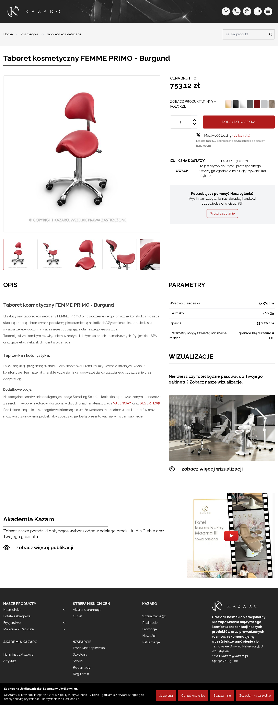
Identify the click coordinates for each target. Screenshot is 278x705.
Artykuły (9, 661)
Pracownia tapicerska (89, 648)
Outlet (77, 616)
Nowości (148, 636)
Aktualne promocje (87, 610)
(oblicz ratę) (241, 135)
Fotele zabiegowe (16, 616)
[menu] (268, 11)
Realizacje (150, 623)
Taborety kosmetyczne (63, 34)
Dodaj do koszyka (238, 122)
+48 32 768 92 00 (225, 661)
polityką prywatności (74, 694)
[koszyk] (226, 11)
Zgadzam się (222, 695)
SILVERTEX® (150, 403)
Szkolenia (80, 654)
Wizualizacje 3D (154, 616)
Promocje (149, 629)
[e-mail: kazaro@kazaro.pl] (247, 11)
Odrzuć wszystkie (193, 695)
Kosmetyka (30, 34)
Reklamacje (81, 667)
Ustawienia (166, 695)
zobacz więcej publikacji (44, 547)
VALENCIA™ (122, 403)
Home (8, 34)
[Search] (269, 34)
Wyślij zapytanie (222, 213)
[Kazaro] (33, 11)
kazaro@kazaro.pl (234, 656)
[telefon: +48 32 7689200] (236, 11)
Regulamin (81, 674)
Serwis (78, 661)
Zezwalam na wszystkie (255, 695)
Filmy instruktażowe (18, 654)
